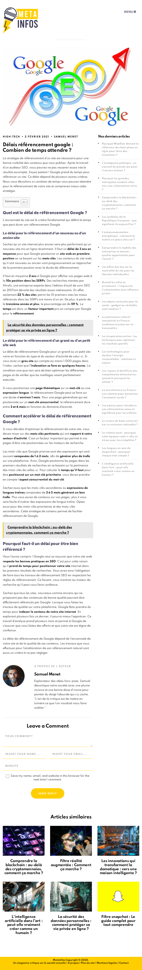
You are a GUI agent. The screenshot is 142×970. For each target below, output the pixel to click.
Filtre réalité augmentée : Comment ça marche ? (71, 865)
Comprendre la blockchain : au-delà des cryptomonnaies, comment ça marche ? (23, 867)
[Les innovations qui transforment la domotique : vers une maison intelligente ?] (118, 841)
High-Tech (11, 137)
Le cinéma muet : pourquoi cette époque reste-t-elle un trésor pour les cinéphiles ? (120, 436)
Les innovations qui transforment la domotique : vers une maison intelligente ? (118, 867)
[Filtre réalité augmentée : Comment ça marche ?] (71, 841)
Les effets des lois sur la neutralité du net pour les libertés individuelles (118, 271)
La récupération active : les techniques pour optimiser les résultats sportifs (119, 340)
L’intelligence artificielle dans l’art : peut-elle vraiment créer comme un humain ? (24, 925)
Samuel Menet (66, 137)
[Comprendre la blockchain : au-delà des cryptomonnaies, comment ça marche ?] (24, 841)
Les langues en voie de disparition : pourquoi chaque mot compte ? (116, 452)
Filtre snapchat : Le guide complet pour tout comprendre (118, 921)
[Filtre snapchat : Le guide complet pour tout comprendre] (118, 897)
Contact (124, 963)
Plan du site (88, 963)
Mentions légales (107, 963)
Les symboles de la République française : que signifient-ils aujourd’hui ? (119, 221)
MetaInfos (59, 960)
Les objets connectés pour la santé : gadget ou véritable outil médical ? (120, 305)
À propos (73, 963)
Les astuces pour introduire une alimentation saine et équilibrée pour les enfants (119, 409)
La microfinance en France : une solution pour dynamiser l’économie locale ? (120, 394)
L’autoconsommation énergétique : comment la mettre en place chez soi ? (118, 236)
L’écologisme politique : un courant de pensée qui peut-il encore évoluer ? (120, 167)
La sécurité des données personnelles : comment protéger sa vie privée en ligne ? (71, 923)
